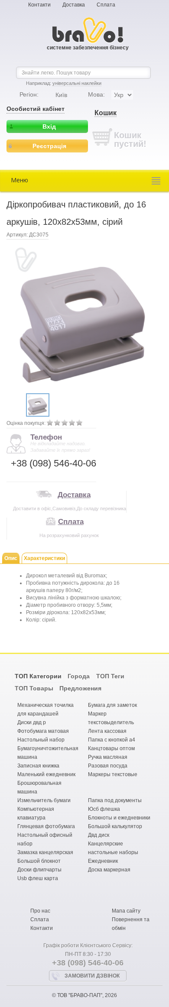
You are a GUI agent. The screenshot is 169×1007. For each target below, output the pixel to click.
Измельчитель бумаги (44, 800)
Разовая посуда (107, 766)
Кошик (105, 113)
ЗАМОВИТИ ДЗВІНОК (92, 976)
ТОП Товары (34, 688)
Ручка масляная (107, 757)
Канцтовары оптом (111, 748)
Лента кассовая (107, 731)
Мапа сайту (126, 911)
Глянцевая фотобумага (46, 826)
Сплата (106, 5)
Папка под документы (115, 800)
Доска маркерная (109, 870)
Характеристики (44, 558)
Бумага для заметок (112, 705)
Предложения (80, 688)
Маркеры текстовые (112, 774)
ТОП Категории (38, 676)
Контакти (39, 5)
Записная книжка (38, 766)
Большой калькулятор (115, 826)
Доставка (73, 5)
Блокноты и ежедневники (119, 818)
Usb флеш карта (37, 878)
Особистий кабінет (35, 108)
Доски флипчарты (39, 870)
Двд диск (98, 835)
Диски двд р (31, 722)
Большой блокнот (39, 861)
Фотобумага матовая (43, 731)
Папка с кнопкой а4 (111, 740)
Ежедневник (103, 861)
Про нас (40, 911)
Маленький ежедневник (46, 774)
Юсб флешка (104, 809)
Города (79, 676)
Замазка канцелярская (45, 852)
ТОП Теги (110, 676)
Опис (10, 558)
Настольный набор (41, 740)
